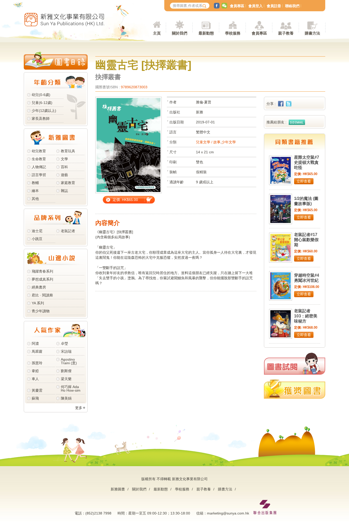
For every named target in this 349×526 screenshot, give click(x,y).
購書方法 (225, 489)
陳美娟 (66, 398)
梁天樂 (66, 379)
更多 (78, 408)
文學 (64, 159)
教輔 (35, 183)
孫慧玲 (37, 363)
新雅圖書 (118, 489)
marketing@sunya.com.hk (228, 513)
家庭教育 (68, 183)
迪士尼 (37, 231)
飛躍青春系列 (42, 271)
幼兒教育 (39, 151)
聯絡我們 (292, 6)
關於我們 (139, 489)
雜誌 (64, 191)
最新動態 (161, 489)
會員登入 (255, 6)
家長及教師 (41, 118)
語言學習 (39, 175)
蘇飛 (35, 398)
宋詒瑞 (66, 351)
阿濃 (35, 343)
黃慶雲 (37, 390)
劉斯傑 (66, 371)
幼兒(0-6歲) (41, 95)
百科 (64, 167)
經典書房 (39, 287)
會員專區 (237, 6)
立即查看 (304, 181)
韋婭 (35, 371)
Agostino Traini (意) (69, 361)
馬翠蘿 (37, 351)
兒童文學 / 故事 (208, 142)
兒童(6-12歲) (43, 103)
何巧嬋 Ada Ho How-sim (70, 388)
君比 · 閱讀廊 (42, 295)
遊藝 (64, 175)
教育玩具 (68, 151)
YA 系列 (38, 303)
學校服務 (232, 33)
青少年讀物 (41, 311)
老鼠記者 (68, 231)
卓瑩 (64, 343)
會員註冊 (274, 6)
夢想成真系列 (42, 279)
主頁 (157, 33)
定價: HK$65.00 (125, 200)
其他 (35, 199)
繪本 (35, 191)
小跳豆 (37, 239)
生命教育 (39, 159)
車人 (35, 379)
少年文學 (229, 142)
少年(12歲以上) (44, 111)
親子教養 (203, 489)
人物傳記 (39, 167)
